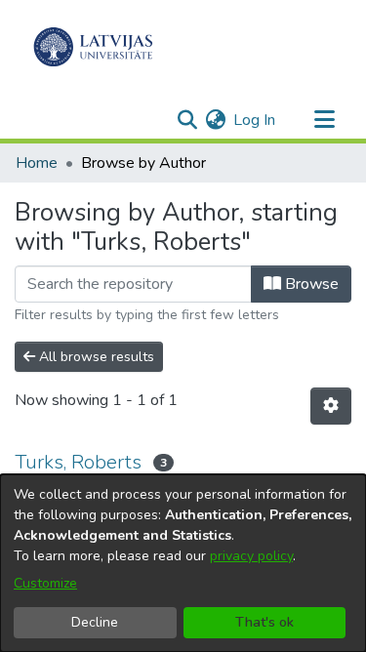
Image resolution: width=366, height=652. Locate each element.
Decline (94, 622)
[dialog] (183, 563)
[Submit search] (187, 120)
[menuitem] (215, 120)
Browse (310, 284)
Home (37, 163)
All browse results (94, 356)
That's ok (264, 622)
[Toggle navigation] (324, 120)
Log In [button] (255, 120)
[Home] (93, 47)
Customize (45, 583)
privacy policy (251, 556)
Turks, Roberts (78, 462)
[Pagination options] (330, 406)
